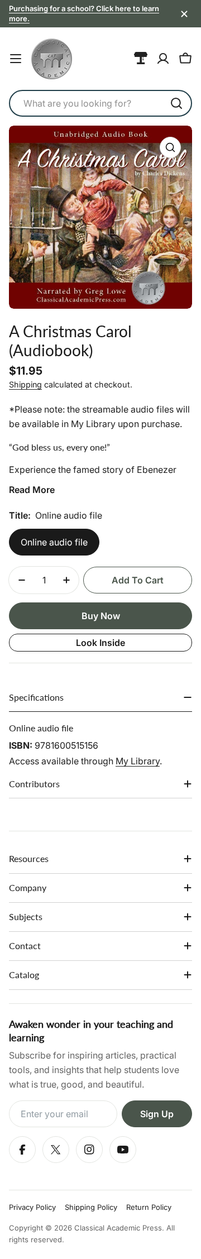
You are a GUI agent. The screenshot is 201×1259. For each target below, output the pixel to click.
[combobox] (100, 103)
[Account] (163, 58)
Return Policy (148, 1207)
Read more (32, 489)
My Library (138, 761)
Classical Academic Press (118, 1227)
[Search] (176, 103)
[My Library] (140, 58)
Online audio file (54, 542)
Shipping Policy (91, 1207)
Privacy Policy (32, 1207)
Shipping (25, 384)
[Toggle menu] (15, 58)
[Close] (184, 14)
